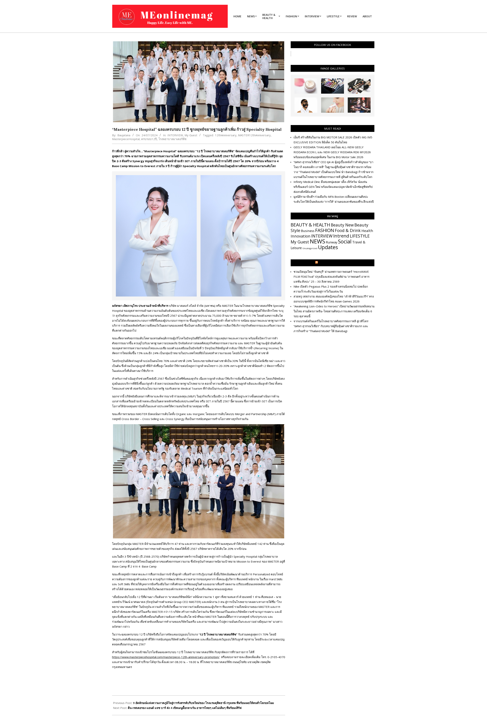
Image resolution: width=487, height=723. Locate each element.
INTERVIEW (175, 135)
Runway (331, 242)
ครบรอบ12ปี (149, 139)
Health (367, 230)
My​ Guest (191, 135)
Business (307, 231)
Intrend (341, 236)
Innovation (300, 236)
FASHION (324, 230)
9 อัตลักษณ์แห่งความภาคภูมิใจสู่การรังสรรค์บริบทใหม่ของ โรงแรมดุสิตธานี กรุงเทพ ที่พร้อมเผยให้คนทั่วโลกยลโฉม (204, 703)
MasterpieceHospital (126, 139)
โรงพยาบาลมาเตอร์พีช (172, 139)
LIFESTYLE (360, 236)
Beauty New (342, 225)
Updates (328, 247)
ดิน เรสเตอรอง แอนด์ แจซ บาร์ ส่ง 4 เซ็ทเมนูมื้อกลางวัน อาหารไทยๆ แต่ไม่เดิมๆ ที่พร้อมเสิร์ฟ (185, 708)
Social (345, 241)
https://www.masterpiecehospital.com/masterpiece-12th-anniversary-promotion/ (166, 657)
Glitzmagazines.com (334, 263)
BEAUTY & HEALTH (310, 225)
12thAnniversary (225, 135)
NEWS (317, 241)
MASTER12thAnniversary (254, 135)
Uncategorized (309, 248)
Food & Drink (348, 230)
